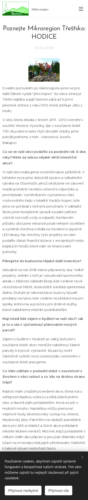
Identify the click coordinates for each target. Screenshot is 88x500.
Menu (81, 8)
